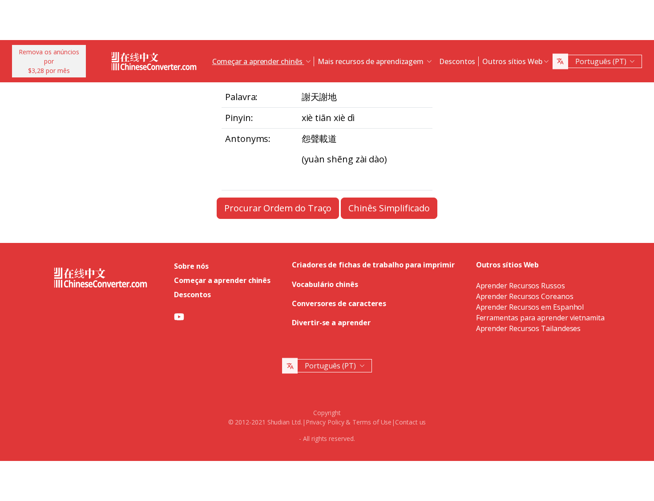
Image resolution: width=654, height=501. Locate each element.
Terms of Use (372, 422)
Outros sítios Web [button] (512, 61)
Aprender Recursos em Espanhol (530, 307)
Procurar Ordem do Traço (277, 208)
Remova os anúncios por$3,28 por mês (49, 61)
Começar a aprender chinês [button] (258, 61)
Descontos (457, 61)
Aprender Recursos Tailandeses (528, 328)
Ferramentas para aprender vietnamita (540, 318)
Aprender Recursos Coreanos (524, 296)
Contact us (410, 422)
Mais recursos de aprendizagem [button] (371, 61)
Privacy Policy (325, 422)
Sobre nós (191, 266)
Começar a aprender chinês (222, 280)
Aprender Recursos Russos (520, 286)
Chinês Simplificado (388, 208)
